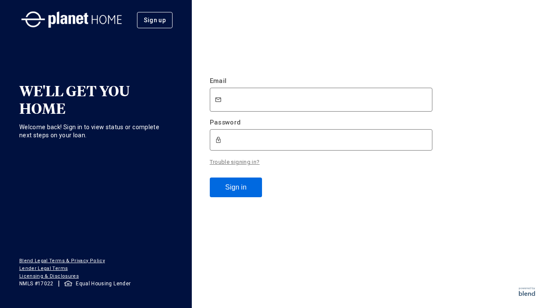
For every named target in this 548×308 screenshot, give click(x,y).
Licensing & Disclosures (49, 276)
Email (218, 81)
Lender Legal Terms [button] (43, 268)
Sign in (236, 187)
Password (225, 122)
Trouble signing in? (235, 162)
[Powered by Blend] (527, 293)
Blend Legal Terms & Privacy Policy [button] (62, 261)
